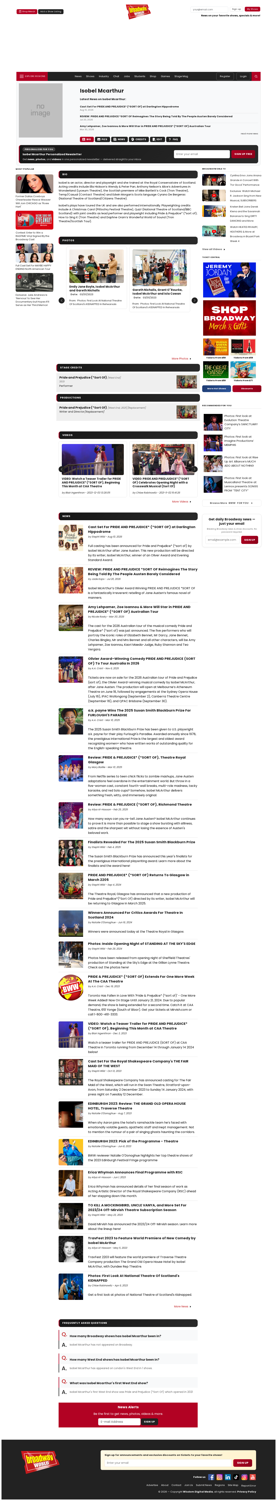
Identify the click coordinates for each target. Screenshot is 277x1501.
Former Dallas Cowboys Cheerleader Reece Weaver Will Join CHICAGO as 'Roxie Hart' (33, 192)
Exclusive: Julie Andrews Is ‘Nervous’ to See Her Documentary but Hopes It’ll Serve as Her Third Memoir (32, 291)
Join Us (188, 1485)
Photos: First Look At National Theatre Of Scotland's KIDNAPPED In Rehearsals (95, 302)
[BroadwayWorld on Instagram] (219, 1477)
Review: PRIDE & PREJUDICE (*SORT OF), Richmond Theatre (140, 804)
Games (165, 76)
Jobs (127, 76)
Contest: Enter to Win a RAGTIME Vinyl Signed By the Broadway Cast (32, 227)
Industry (104, 76)
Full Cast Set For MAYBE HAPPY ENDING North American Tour (33, 258)
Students (139, 76)
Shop (153, 76)
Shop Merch (28, 11)
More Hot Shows (216, 388)
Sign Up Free (243, 154)
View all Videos (212, 249)
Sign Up (149, 1421)
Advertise (152, 1485)
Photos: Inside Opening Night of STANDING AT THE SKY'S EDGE (141, 943)
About (164, 1485)
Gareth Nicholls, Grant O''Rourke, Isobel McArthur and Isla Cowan (157, 294)
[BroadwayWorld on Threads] (244, 1477)
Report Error (248, 1485)
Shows (90, 76)
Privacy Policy (246, 1491)
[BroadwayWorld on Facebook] (211, 1477)
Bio (88, 139)
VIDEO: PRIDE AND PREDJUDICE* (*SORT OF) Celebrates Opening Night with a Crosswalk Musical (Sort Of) (160, 482)
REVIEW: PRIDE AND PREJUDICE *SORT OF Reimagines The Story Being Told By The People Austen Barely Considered (156, 116)
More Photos (180, 358)
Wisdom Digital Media (198, 1491)
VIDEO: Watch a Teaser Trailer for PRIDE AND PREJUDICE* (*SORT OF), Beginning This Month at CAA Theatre (91, 482)
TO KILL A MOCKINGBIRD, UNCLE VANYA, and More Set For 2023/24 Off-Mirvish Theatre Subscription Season (137, 1207)
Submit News (204, 1485)
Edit (159, 139)
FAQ (175, 139)
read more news (249, 133)
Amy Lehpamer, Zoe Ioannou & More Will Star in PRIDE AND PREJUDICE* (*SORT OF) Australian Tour (145, 126)
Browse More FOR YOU (229, 503)
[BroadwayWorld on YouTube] (252, 1477)
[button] (256, 76)
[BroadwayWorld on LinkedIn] (227, 1477)
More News (181, 1306)
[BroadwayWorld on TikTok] (236, 1477)
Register (225, 76)
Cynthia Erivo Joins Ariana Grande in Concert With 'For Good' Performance (245, 180)
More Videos (180, 501)
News (78, 76)
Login (243, 76)
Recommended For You (217, 405)
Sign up (249, 540)
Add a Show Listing (50, 11)
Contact (176, 1485)
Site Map (233, 1485)
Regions (220, 1485)
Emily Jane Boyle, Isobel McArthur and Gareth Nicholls (94, 290)
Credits (140, 139)
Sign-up (236, 9)
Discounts (247, 388)
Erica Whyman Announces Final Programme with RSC (135, 1172)
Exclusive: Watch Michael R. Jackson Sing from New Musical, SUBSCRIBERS (245, 195)
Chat (116, 76)
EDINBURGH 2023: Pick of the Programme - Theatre (133, 1141)
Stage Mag (181, 76)
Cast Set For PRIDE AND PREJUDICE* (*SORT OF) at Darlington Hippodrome (129, 106)
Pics (104, 139)
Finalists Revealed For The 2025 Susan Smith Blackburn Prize (141, 842)
